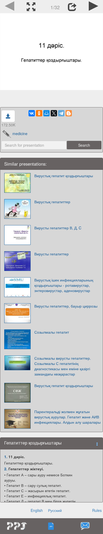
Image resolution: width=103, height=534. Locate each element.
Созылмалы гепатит (51, 332)
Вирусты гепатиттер (51, 253)
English (37, 510)
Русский (55, 510)
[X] (54, 113)
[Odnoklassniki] (39, 113)
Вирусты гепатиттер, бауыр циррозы (65, 306)
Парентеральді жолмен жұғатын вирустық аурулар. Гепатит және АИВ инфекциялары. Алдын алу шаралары (67, 417)
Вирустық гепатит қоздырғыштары (63, 175)
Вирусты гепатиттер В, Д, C (57, 227)
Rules (97, 510)
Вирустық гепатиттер (52, 201)
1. (5, 456)
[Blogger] (68, 113)
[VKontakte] (32, 113)
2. (5, 468)
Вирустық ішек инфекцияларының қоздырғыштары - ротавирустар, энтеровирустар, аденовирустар (63, 285)
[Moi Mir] (46, 113)
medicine (19, 133)
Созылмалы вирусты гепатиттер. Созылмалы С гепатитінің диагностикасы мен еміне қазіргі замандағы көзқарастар (62, 366)
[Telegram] (61, 113)
